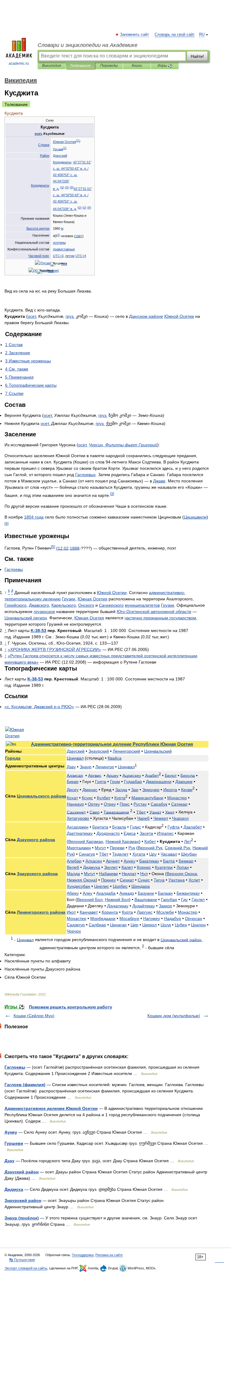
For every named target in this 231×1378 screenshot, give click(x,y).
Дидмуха (14, 1189)
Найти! (197, 56)
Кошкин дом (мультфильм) (173, 1015)
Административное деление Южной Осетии (51, 1108)
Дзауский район (21, 1171)
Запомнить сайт (135, 35)
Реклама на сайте (109, 1255)
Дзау (9, 1160)
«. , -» (39, 706)
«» (54, 649)
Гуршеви (14, 1143)
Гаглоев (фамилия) (25, 1084)
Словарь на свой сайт (175, 35)
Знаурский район (23, 1200)
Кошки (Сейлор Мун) (34, 1015)
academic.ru (19, 63)
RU (202, 35)
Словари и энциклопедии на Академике (87, 45)
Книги (137, 65)
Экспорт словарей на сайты (26, 1268)
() (62, 187)
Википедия (51, 65)
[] (77, 140)
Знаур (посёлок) (22, 1217)
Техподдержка (83, 1255)
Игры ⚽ (165, 65)
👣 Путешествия (22, 1260)
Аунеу (11, 1132)
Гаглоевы (15, 1067)
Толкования (80, 65)
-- (38, 630)
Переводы (109, 65)
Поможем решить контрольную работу (70, 1007)
